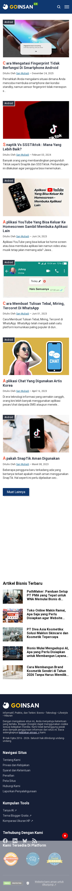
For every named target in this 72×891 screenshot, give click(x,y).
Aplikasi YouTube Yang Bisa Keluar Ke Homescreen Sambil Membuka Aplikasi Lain (35, 226)
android (8, 22)
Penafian (8, 775)
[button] (67, 7)
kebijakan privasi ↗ (29, 732)
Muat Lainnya (16, 492)
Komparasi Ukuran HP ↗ (18, 820)
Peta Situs (9, 780)
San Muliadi (22, 73)
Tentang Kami (11, 760)
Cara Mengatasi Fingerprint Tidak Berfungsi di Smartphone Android (31, 65)
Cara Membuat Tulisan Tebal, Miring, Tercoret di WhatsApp (34, 305)
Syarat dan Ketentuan (16, 770)
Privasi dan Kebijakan (16, 765)
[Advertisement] (36, 540)
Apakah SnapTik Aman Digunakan (31, 458)
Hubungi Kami (11, 786)
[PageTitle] (18, 7)
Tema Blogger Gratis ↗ (17, 815)
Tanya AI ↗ (10, 810)
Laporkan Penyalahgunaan (20, 791)
